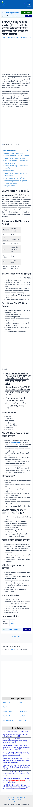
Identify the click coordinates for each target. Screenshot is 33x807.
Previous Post (16, 636)
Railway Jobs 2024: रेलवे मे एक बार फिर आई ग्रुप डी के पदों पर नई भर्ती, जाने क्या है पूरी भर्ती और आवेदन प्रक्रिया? (16, 767)
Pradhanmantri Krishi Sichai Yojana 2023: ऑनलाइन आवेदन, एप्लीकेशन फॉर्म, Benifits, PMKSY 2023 (16, 403)
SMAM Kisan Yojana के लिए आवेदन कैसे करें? (16, 167)
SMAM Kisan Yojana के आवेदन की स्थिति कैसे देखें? (16, 174)
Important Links (11, 186)
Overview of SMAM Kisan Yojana (17, 156)
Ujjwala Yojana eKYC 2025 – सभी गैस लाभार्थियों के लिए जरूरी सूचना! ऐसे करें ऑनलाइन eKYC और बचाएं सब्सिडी (15, 740)
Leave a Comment (7, 37)
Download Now (26, 12)
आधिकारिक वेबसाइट (15, 442)
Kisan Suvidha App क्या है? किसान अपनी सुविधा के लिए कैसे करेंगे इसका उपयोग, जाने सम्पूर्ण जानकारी (17, 391)
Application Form (8, 720)
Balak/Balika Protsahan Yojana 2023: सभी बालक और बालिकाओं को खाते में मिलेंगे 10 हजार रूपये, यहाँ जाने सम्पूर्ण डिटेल (17, 378)
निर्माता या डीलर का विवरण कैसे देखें (15, 178)
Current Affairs (23, 711)
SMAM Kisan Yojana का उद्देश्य (15, 158)
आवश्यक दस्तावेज (10, 163)
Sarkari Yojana (7, 711)
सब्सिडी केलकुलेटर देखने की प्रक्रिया (16, 181)
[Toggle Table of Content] (27, 150)
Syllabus (21, 702)
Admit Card (22, 707)
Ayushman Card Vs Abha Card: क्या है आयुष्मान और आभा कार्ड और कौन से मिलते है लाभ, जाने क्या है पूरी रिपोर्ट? (16, 773)
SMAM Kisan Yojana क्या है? (14, 153)
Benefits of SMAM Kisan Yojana (16, 161)
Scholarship (6, 716)
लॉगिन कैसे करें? (9, 171)
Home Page (22, 720)
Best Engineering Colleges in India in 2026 (16, 731)
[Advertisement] (16, 794)
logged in (12, 649)
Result (5, 707)
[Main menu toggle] (29, 4)
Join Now (28, 16)
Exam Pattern (23, 716)
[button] (25, 4)
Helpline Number (11, 183)
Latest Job (6, 702)
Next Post (16, 640)
